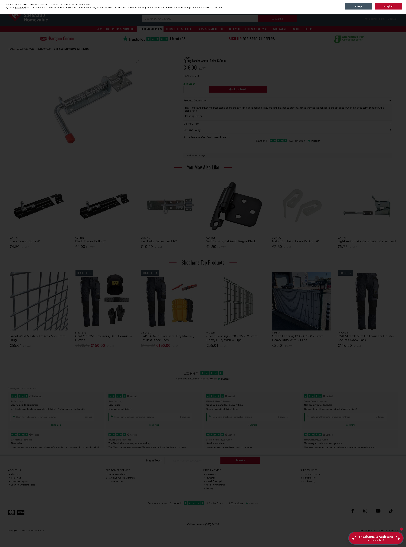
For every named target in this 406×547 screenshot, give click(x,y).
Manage (358, 6)
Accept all (388, 6)
